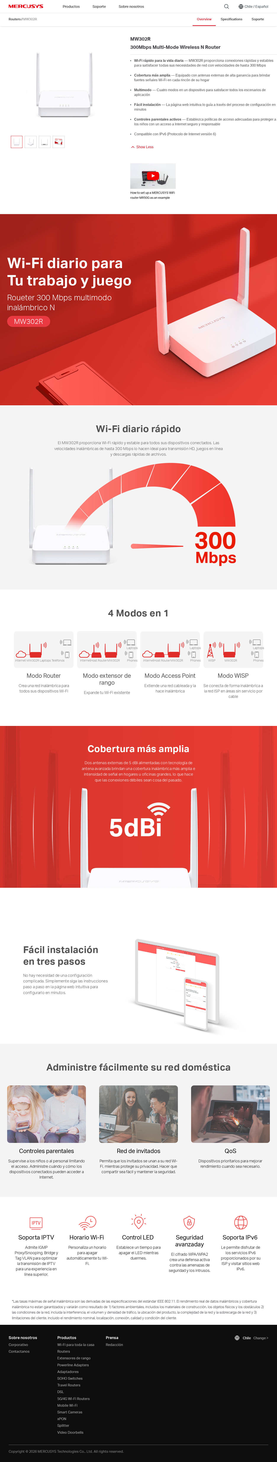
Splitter (63, 1425)
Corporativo (18, 1345)
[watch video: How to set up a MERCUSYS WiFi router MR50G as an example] (153, 176)
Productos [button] (71, 6)
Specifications (231, 19)
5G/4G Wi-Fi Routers (73, 1399)
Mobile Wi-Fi (67, 1405)
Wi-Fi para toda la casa (75, 1345)
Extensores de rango (74, 1358)
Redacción (114, 1345)
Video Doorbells (70, 1432)
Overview (204, 19)
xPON (61, 1419)
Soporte (258, 19)
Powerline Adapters (73, 1365)
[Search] (227, 6)
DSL (60, 1392)
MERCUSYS (26, 6)
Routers (15, 19)
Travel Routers (68, 1385)
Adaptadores (68, 1372)
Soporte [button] (99, 6)
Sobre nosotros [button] (131, 6)
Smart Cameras (69, 1412)
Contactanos (19, 1351)
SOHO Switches (69, 1378)
